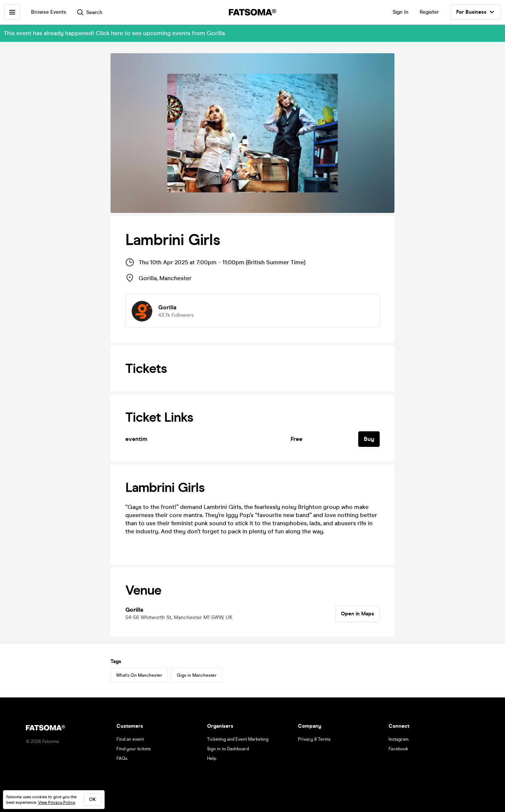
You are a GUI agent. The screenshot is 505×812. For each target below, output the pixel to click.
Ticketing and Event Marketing (237, 739)
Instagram (399, 739)
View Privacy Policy (56, 802)
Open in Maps (357, 614)
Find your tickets (133, 748)
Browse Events (48, 12)
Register (429, 12)
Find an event (130, 739)
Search (94, 12)
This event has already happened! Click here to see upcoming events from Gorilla (114, 33)
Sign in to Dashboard (228, 748)
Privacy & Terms (314, 739)
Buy (369, 438)
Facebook (398, 748)
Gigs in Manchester (197, 675)
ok (92, 799)
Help (211, 758)
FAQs (122, 758)
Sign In (401, 12)
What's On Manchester (139, 675)
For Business (471, 12)
